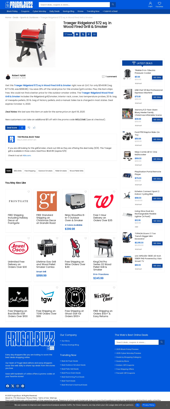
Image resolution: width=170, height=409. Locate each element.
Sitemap (53, 398)
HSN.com (27, 155)
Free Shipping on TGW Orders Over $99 (46, 313)
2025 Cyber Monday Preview (128, 353)
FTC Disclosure (19, 398)
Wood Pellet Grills (76, 171)
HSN (136, 227)
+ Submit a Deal (110, 11)
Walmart (138, 83)
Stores (80, 11)
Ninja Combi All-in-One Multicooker (146, 153)
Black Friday (12, 11)
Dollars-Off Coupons (125, 365)
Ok (137, 405)
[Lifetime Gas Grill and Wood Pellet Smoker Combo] (47, 248)
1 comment (111, 76)
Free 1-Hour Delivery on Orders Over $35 (102, 218)
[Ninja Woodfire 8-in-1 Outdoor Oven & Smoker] (75, 201)
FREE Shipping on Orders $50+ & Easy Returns (102, 313)
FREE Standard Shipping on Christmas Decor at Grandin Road (46, 219)
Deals (15, 17)
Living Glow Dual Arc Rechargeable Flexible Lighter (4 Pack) (145, 214)
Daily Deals (55, 11)
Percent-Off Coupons (125, 373)
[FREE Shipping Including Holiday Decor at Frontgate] (18, 201)
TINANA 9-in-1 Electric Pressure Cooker (145, 71)
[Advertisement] (142, 35)
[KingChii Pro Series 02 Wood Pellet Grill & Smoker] (104, 248)
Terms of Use (43, 398)
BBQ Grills (18, 171)
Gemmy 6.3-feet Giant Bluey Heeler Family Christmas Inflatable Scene (148, 112)
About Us (8, 398)
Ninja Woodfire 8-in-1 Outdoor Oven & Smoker (75, 218)
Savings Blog (68, 11)
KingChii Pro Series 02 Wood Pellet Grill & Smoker (102, 265)
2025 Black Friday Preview (127, 349)
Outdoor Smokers (45, 171)
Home (8, 17)
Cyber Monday (39, 11)
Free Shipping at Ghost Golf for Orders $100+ (74, 313)
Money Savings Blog (70, 345)
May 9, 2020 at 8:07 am (26, 140)
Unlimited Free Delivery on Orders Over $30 (17, 264)
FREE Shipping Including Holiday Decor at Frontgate (18, 219)
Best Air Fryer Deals (70, 361)
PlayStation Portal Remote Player (148, 173)
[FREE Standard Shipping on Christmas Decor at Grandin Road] (47, 201)
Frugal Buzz (16, 395)
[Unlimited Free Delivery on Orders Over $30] (18, 248)
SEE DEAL (157, 77)
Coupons (25, 11)
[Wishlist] (159, 3)
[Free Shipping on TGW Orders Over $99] (47, 297)
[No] (166, 405)
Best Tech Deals (68, 381)
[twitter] (12, 386)
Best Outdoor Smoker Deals (74, 365)
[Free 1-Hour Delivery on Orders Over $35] (104, 201)
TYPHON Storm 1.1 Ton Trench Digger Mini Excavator (145, 236)
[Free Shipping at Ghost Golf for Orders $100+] (75, 297)
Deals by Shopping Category (128, 357)
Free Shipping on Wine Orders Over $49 (75, 264)
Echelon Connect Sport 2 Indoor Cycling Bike (147, 192)
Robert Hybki (19, 75)
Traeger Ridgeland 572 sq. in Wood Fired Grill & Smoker (42, 85)
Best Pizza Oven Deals (71, 373)
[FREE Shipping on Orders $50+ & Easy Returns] (104, 297)
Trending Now (93, 11)
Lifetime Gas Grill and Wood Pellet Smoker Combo (46, 264)
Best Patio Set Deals (70, 369)
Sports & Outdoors (29, 17)
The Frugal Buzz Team (28, 136)
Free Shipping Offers (125, 369)
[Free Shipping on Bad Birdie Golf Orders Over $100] (18, 297)
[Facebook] (7, 386)
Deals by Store (122, 361)
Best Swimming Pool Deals (73, 377)
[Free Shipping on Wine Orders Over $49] (75, 248)
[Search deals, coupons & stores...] (113, 4)
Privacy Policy (31, 398)
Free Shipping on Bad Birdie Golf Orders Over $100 (18, 313)
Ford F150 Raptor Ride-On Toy (147, 133)
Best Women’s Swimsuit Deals (74, 385)
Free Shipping (30, 171)
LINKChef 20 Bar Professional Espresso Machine (149, 91)
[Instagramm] (18, 386)
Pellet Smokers (61, 171)
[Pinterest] (23, 386)
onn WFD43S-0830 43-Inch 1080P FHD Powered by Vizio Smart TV (148, 258)
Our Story (66, 341)
